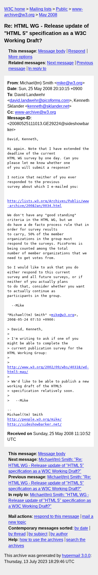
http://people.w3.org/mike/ (34, 419)
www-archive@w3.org (35, 112)
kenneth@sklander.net (48, 106)
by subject (37, 534)
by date (81, 528)
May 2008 (48, 15)
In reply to (37, 68)
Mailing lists (40, 9)
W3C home (14, 9)
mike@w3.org (69, 83)
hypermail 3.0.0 (76, 555)
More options (20, 57)
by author (59, 534)
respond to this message (56, 516)
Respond (76, 51)
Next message (60, 63)
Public (62, 9)
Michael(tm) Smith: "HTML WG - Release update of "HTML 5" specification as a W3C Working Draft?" (49, 500)
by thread (17, 534)
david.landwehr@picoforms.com (39, 100)
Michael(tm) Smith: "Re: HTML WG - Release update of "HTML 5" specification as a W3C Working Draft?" (46, 465)
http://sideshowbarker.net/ (34, 424)
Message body (51, 51)
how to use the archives (41, 539)
